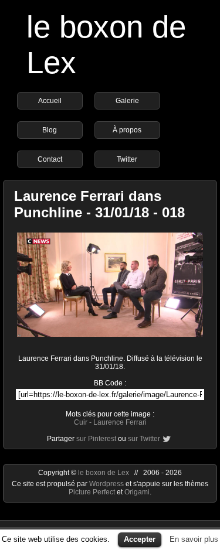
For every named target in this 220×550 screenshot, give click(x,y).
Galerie (127, 101)
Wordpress (107, 484)
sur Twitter (144, 439)
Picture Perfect (92, 492)
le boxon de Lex (103, 473)
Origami (137, 492)
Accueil (50, 101)
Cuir (80, 422)
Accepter (139, 539)
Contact (50, 159)
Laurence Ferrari (120, 422)
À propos (127, 130)
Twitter (127, 159)
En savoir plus (194, 539)
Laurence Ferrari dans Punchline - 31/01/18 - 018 (99, 204)
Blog (49, 130)
